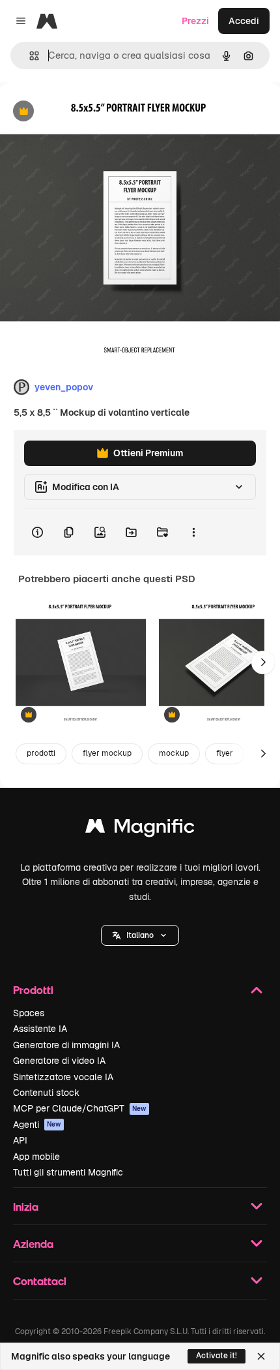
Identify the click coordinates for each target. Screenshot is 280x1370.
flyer (224, 753)
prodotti (41, 753)
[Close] (261, 1356)
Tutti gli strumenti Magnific (68, 1172)
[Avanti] (263, 662)
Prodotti (33, 990)
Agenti (37, 1124)
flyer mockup (107, 753)
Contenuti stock (46, 1092)
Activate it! (216, 1355)
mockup (174, 753)
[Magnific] (140, 829)
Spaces (28, 1013)
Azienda (33, 1244)
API (20, 1140)
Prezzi (195, 21)
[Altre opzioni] (193, 532)
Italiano (140, 935)
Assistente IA (40, 1029)
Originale (86, 112)
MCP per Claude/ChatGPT (80, 1108)
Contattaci (39, 1281)
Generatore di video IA (59, 1060)
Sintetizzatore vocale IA (63, 1077)
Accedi (244, 21)
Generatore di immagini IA (66, 1045)
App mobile (36, 1156)
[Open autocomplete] (29, 56)
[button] (140, 935)
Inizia (25, 1206)
